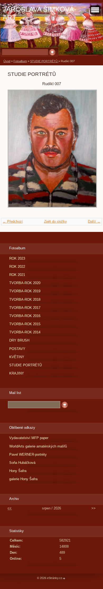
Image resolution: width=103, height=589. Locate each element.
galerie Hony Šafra (23, 479)
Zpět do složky (55, 221)
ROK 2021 (17, 275)
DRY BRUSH (19, 340)
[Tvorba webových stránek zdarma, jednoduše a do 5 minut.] (64, 578)
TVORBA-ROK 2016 (24, 316)
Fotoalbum (20, 61)
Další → (94, 221)
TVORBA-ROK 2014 (24, 332)
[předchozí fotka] (16, 151)
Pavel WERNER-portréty (28, 454)
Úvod (6, 61)
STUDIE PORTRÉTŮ (44, 61)
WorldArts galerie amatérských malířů (38, 446)
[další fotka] (87, 151)
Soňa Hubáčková (22, 463)
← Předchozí (13, 221)
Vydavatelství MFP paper (28, 438)
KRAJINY (16, 373)
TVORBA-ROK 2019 (24, 291)
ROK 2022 (17, 267)
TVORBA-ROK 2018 (24, 299)
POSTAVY (17, 349)
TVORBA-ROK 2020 (24, 283)
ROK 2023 (17, 258)
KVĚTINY (16, 357)
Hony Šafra (17, 471)
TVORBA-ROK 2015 (24, 324)
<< (9, 508)
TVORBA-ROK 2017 (24, 308)
